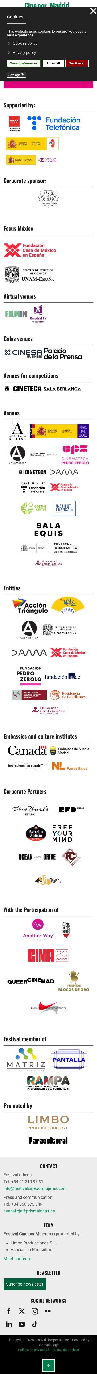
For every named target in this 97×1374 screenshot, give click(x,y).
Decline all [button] (77, 63)
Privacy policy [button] (24, 53)
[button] (48, 1365)
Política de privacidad (33, 1350)
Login (55, 1345)
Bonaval (44, 1345)
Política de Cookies (65, 1350)
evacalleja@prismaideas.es (29, 1210)
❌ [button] (93, 11)
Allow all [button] (53, 63)
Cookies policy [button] (25, 43)
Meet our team (17, 1258)
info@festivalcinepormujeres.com (35, 1188)
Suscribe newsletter (24, 1284)
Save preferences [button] (24, 63)
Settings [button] (16, 75)
